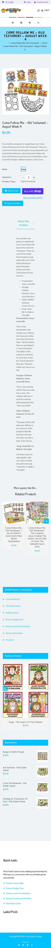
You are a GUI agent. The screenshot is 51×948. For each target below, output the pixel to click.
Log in (28, 2)
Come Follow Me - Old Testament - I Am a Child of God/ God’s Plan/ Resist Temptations (14, 534)
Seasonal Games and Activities (18, 898)
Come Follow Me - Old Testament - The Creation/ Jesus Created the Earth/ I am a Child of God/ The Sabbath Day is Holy (37, 537)
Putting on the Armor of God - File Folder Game (15, 800)
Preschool (10, 640)
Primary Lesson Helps (15, 883)
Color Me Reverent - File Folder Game (15, 784)
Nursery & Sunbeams (14, 633)
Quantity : (7, 177)
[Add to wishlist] (21, 504)
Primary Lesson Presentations (18, 626)
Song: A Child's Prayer (13, 751)
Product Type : (9, 181)
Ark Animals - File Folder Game (15, 768)
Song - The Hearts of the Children (25, 722)
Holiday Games (12, 613)
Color (23, 169)
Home (44, 43)
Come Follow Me (13, 599)
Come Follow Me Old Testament (24, 43)
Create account (42, 2)
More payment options (32, 198)
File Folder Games (13, 606)
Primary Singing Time (14, 619)
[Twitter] (12, 23)
